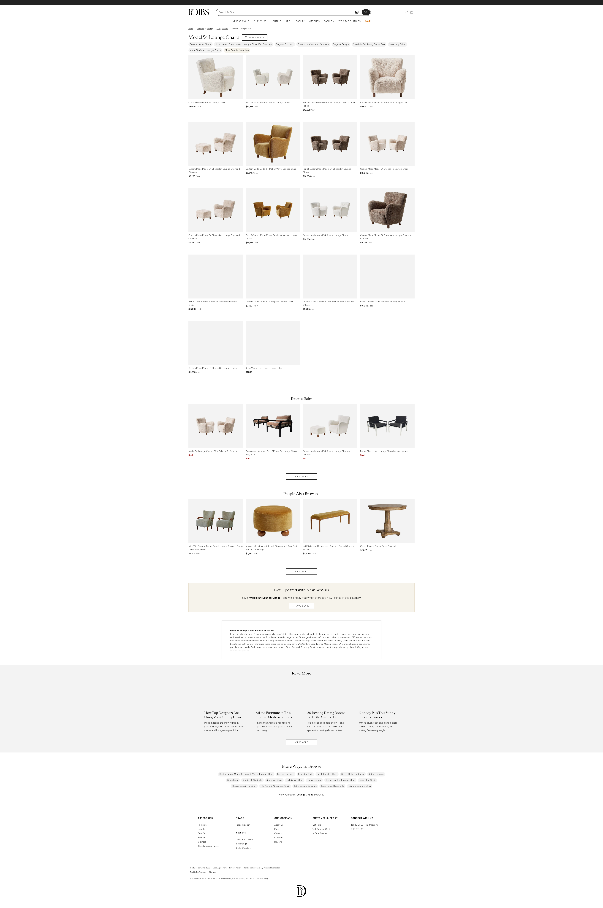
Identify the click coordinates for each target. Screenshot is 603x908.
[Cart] (411, 12)
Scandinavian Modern (321, 643)
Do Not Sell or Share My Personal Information (262, 867)
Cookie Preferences (198, 872)
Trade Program (243, 824)
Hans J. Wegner (356, 647)
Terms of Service (256, 878)
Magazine (364, 824)
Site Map (212, 872)
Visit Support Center (322, 828)
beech (237, 637)
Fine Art (202, 833)
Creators (202, 841)
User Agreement (219, 867)
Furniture (259, 21)
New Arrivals (241, 21)
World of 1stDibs (350, 21)
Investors (278, 837)
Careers (278, 833)
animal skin (363, 633)
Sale (368, 21)
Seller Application (244, 839)
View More (301, 476)
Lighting (276, 21)
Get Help (316, 824)
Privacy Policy (235, 867)
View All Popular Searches (301, 794)
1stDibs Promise (319, 833)
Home (190, 28)
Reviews (278, 841)
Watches (314, 21)
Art (288, 21)
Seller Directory (243, 847)
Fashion (329, 21)
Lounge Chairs (222, 28)
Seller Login (241, 843)
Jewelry (299, 21)
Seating (210, 28)
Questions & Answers (208, 845)
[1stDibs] (198, 12)
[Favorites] (406, 12)
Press (276, 828)
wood (354, 633)
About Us (278, 824)
